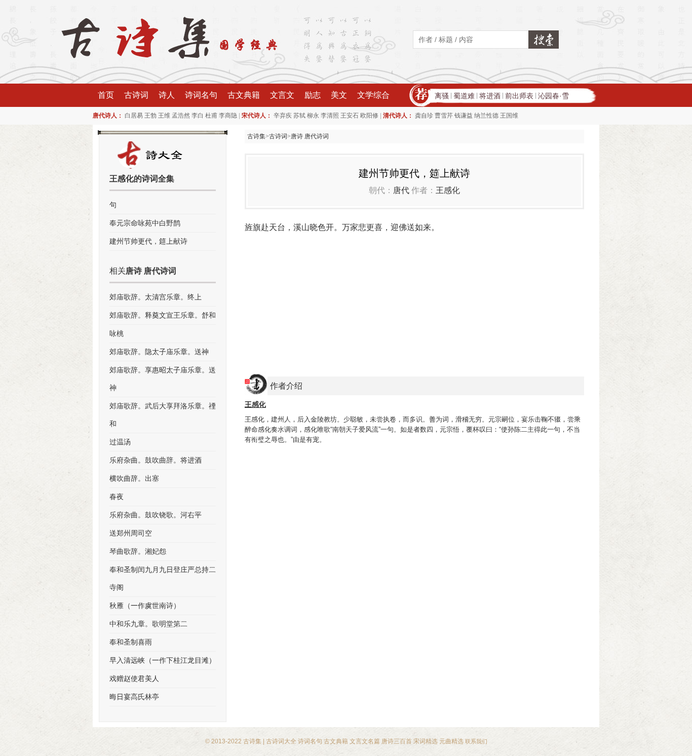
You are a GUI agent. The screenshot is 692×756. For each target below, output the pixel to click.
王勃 (150, 115)
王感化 (448, 190)
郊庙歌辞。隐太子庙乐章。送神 (159, 352)
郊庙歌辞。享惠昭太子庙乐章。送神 (162, 379)
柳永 (313, 115)
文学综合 (373, 95)
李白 (197, 115)
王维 (164, 115)
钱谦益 (463, 115)
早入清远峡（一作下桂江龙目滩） (162, 660)
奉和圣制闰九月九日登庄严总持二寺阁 (162, 578)
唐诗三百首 (396, 741)
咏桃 (116, 333)
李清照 (330, 115)
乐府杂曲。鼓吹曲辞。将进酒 (155, 460)
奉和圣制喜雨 (130, 642)
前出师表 (519, 96)
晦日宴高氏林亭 (134, 697)
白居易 (134, 115)
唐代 (401, 190)
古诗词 (136, 95)
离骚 (442, 96)
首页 (106, 95)
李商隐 (228, 115)
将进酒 (490, 96)
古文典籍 (243, 95)
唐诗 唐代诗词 (310, 136)
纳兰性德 (486, 115)
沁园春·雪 (553, 96)
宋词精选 (425, 741)
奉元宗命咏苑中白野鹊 (144, 223)
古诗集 (256, 136)
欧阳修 (369, 115)
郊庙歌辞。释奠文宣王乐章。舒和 (162, 315)
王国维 (509, 115)
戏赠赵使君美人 (134, 678)
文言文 (282, 95)
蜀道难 (464, 96)
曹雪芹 (444, 115)
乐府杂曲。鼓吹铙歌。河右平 (155, 515)
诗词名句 (201, 95)
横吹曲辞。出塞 (134, 478)
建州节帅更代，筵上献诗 (148, 241)
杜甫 (211, 115)
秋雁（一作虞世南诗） (144, 605)
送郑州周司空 (130, 533)
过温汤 (120, 442)
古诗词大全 (281, 741)
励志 (312, 95)
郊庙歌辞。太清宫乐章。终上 (155, 297)
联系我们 (476, 741)
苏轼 (299, 115)
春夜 (116, 497)
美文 (339, 95)
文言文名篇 (365, 741)
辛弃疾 (283, 115)
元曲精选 (451, 741)
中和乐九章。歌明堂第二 (148, 624)
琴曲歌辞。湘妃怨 (137, 551)
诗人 (167, 95)
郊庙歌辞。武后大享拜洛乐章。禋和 (162, 415)
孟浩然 (181, 115)
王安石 (349, 115)
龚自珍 (424, 115)
